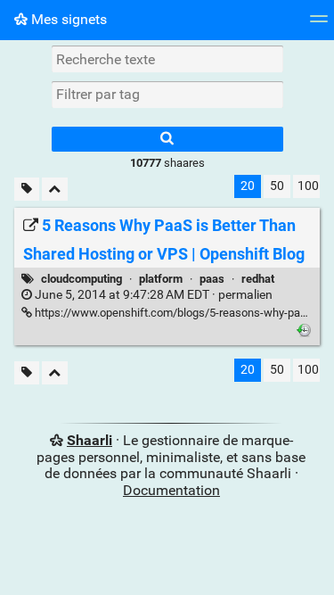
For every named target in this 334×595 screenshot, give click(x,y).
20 (247, 186)
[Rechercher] (167, 139)
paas (212, 278)
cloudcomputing (81, 278)
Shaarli (89, 440)
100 (308, 186)
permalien (152, 294)
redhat (257, 278)
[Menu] (319, 24)
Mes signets (67, 19)
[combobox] (167, 94)
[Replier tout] (55, 190)
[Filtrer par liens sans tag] (26, 190)
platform (161, 278)
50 (277, 186)
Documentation (171, 490)
